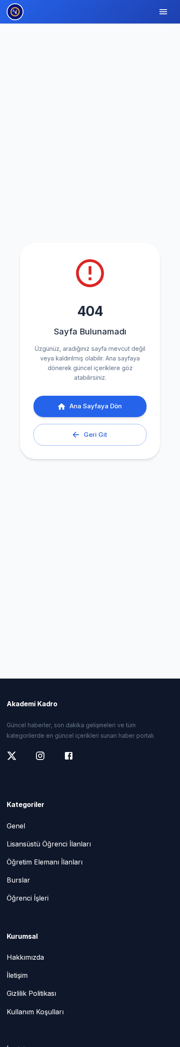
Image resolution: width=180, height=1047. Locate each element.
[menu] (163, 12)
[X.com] (16, 760)
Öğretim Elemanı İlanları (44, 862)
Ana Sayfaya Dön (95, 406)
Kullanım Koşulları (35, 1012)
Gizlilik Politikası (31, 993)
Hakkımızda (25, 957)
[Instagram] (44, 760)
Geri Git (95, 435)
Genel (16, 826)
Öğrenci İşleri (28, 898)
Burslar (18, 880)
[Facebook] (73, 760)
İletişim (17, 975)
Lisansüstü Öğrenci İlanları (49, 844)
